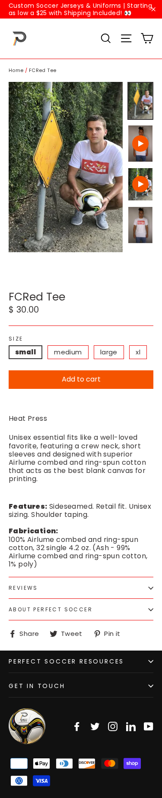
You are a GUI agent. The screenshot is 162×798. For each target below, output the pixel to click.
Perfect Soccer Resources (66, 661)
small (25, 352)
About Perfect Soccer (50, 609)
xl (138, 352)
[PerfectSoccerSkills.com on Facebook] (77, 726)
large (109, 352)
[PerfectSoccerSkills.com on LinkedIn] (131, 726)
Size (16, 339)
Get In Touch (37, 686)
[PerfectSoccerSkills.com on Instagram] (113, 726)
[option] (66, 167)
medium (68, 352)
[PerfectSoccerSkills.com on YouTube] (148, 726)
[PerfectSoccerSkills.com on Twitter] (95, 726)
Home (16, 70)
